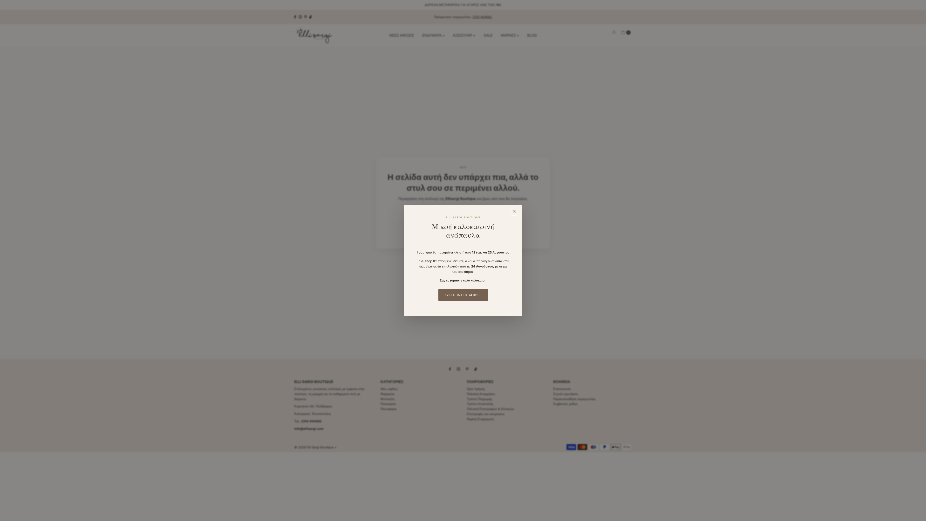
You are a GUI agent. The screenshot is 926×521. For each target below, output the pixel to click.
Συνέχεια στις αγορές (463, 295)
